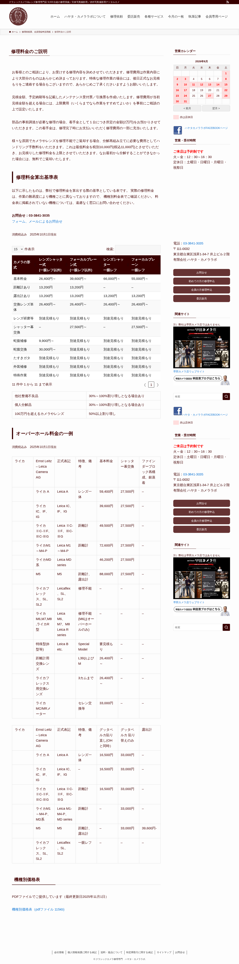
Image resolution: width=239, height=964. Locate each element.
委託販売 (201, 298)
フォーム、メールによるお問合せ (37, 221)
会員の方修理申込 (201, 289)
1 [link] (151, 385)
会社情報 (59, 952)
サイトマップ (164, 952)
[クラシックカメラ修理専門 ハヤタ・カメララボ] (18, 16)
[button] (35, 265)
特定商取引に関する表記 (139, 952)
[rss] (227, 2)
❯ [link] (157, 385)
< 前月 (187, 108)
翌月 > (216, 108)
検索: (110, 249)
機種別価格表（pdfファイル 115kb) (38, 909)
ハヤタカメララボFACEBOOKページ (205, 127)
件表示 (29, 249)
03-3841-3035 (193, 243)
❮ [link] (145, 385)
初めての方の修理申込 (202, 281)
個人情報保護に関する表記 (82, 952)
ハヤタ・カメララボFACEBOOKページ (205, 414)
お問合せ (201, 272)
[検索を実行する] (226, 396)
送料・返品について (111, 952)
